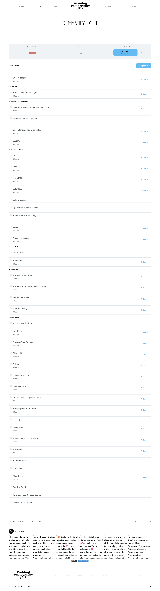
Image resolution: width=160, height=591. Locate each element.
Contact (107, 6)
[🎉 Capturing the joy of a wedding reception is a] (68, 547)
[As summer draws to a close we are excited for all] (115, 547)
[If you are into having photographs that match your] (20, 547)
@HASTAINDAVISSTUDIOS (140, 521)
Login (141, 52)
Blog (39, 6)
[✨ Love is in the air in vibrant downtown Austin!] (92, 547)
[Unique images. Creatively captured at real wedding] (139, 547)
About (56, 6)
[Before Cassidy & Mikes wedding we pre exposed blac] (44, 547)
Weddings (19, 6)
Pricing (133, 6)
